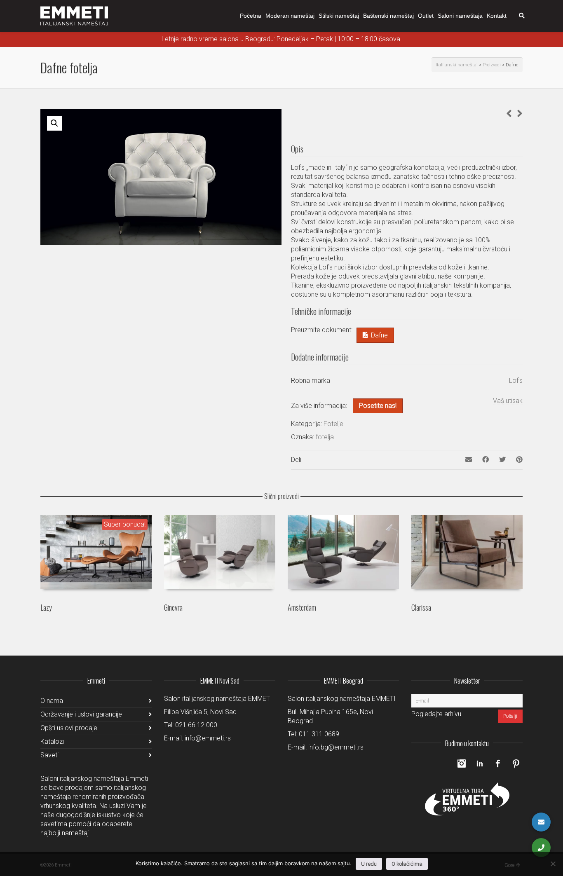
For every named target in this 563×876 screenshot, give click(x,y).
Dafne (379, 335)
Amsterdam (302, 607)
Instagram (461, 763)
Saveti (49, 755)
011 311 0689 (319, 734)
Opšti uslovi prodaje (68, 728)
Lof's (516, 380)
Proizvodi (492, 65)
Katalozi (52, 741)
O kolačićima (407, 864)
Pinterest (516, 763)
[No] (553, 864)
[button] (54, 123)
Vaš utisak (508, 401)
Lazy (46, 607)
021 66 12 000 (196, 725)
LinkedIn (479, 763)
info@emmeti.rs (208, 738)
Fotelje (333, 424)
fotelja (325, 437)
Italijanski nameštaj (457, 65)
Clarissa (421, 607)
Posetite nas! (377, 406)
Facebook (497, 763)
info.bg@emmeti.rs (336, 747)
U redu (369, 864)
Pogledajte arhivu (436, 714)
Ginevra (173, 607)
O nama (51, 701)
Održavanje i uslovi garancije (81, 714)
